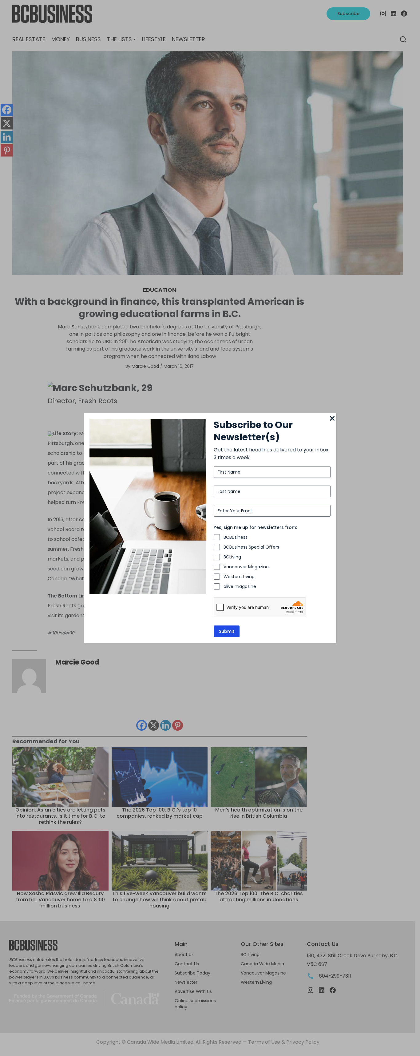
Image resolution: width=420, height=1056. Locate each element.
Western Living (239, 577)
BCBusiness (236, 537)
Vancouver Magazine (246, 567)
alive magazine (240, 586)
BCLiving (232, 557)
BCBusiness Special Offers (251, 547)
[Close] (332, 418)
